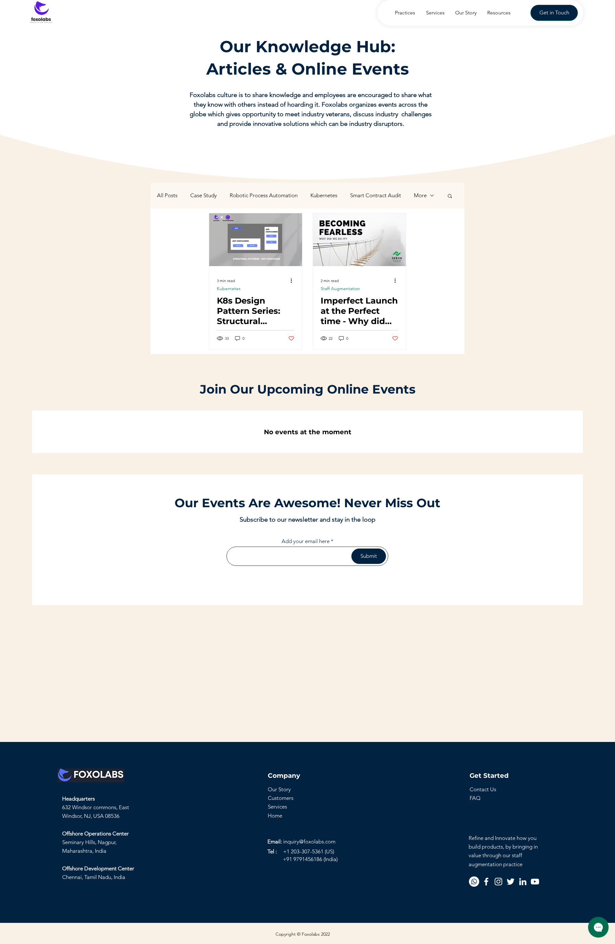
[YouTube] (535, 881)
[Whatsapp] (474, 881)
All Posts (167, 195)
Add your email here (306, 541)
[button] (554, 13)
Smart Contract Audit (375, 195)
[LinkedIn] (523, 881)
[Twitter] (510, 881)
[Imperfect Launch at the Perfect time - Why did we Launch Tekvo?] (359, 239)
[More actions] (293, 280)
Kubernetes (323, 195)
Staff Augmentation (340, 288)
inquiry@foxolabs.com (309, 841)
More (420, 195)
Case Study (203, 195)
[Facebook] (486, 881)
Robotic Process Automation (264, 195)
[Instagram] (498, 881)
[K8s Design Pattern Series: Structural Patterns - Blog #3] (255, 239)
